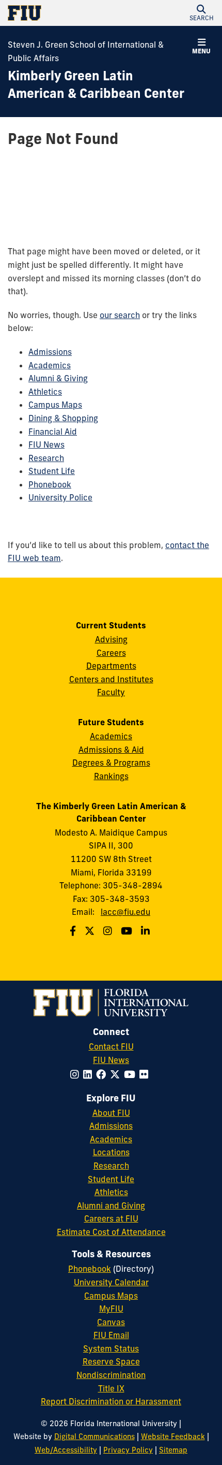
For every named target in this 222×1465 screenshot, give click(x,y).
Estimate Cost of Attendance (111, 1232)
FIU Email (111, 1335)
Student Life (51, 471)
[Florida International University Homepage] (59, 13)
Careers (111, 653)
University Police (60, 497)
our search (120, 315)
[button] (201, 13)
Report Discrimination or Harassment (111, 1401)
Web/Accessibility (66, 1450)
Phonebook (49, 484)
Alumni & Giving (58, 378)
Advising (111, 639)
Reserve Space (111, 1361)
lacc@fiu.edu (125, 912)
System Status (111, 1348)
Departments (111, 665)
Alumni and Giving (111, 1205)
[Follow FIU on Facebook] (103, 1074)
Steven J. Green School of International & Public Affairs (86, 51)
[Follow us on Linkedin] (146, 931)
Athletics (45, 391)
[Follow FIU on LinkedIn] (89, 1074)
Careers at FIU (111, 1218)
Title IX (111, 1388)
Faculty (111, 692)
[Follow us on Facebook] (74, 931)
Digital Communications (94, 1436)
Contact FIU (111, 1046)
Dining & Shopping (63, 418)
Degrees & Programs (111, 762)
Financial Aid (52, 431)
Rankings (111, 776)
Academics (49, 365)
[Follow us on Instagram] (109, 931)
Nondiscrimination (111, 1375)
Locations (111, 1152)
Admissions (50, 352)
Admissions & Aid (111, 749)
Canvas (111, 1322)
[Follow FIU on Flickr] (145, 1074)
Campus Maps (55, 404)
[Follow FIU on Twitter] (117, 1074)
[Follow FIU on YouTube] (131, 1074)
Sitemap (173, 1450)
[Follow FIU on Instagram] (76, 1074)
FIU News (46, 444)
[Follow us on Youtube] (128, 931)
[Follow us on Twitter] (91, 931)
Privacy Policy (128, 1450)
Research (46, 458)
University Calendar (111, 1282)
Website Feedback (173, 1436)
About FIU (111, 1113)
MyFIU (111, 1308)
